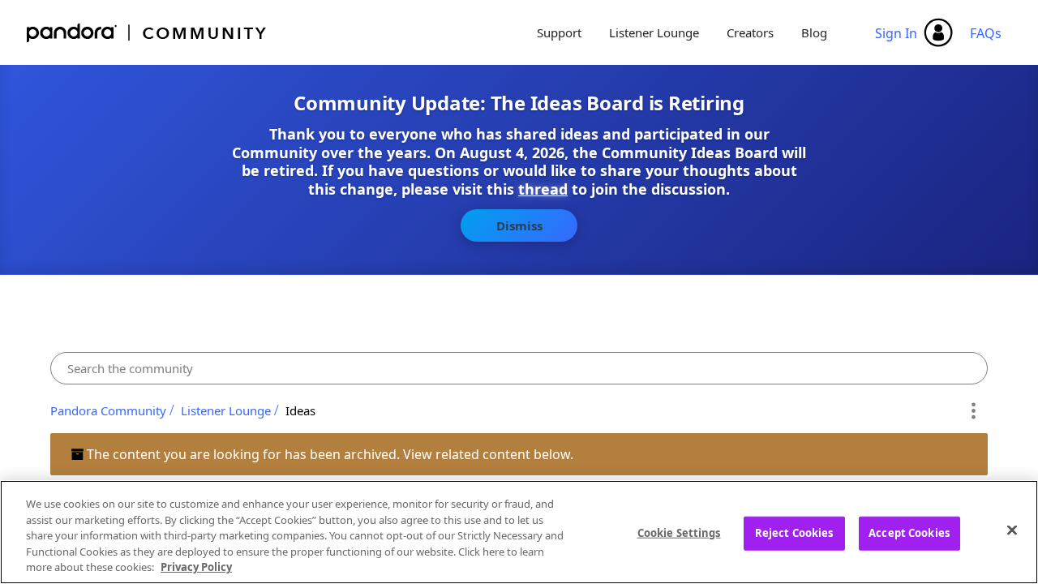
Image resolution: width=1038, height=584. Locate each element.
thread (543, 189)
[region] (519, 532)
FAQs (986, 33)
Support (559, 32)
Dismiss (519, 225)
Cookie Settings (679, 533)
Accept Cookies (909, 533)
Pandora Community (147, 32)
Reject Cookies (794, 533)
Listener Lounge (654, 32)
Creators (750, 32)
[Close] (1012, 530)
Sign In (896, 33)
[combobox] (519, 368)
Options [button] (973, 410)
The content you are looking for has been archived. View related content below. (328, 454)
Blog (814, 32)
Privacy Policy (196, 567)
